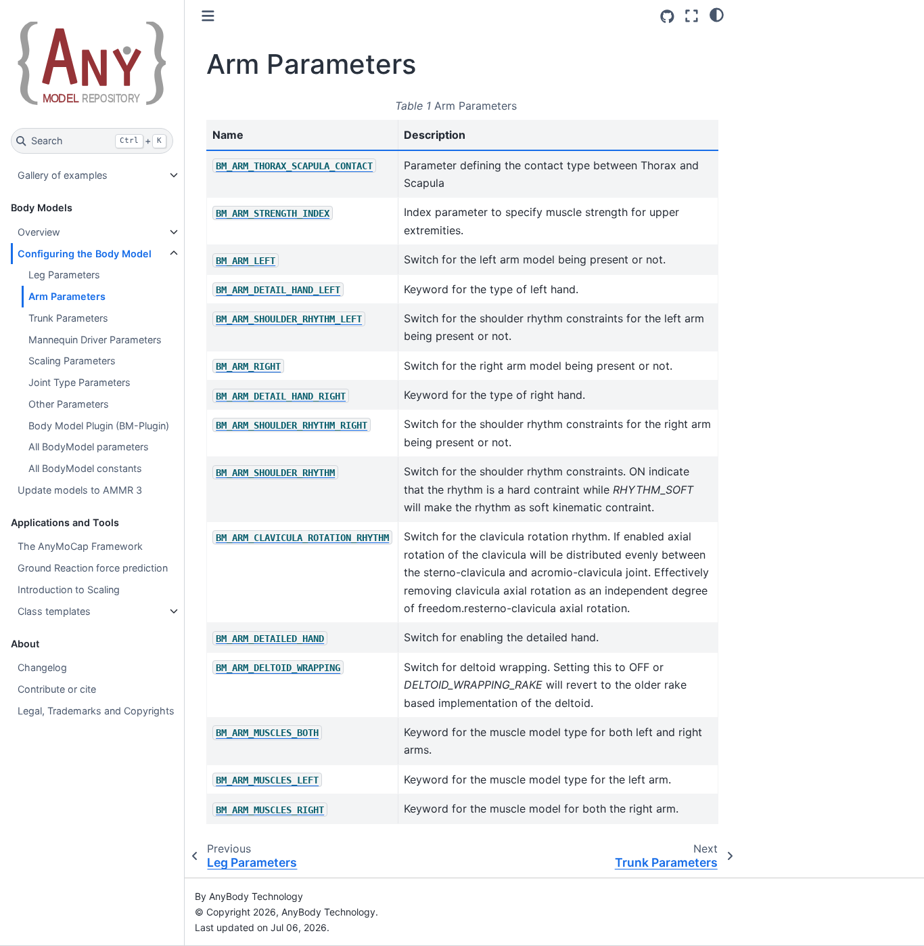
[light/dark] (716, 14)
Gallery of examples (63, 175)
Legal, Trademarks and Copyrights (96, 710)
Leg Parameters (64, 274)
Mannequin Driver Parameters (95, 339)
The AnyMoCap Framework (80, 546)
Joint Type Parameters (79, 382)
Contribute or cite (57, 689)
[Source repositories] (667, 16)
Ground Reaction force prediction (93, 568)
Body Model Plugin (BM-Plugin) (98, 425)
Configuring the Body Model (85, 253)
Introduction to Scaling (69, 589)
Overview (39, 232)
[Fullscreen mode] (691, 16)
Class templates (54, 611)
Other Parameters (68, 404)
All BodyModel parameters (88, 446)
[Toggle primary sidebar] (208, 16)
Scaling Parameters (72, 360)
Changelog (42, 667)
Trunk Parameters (68, 318)
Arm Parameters (67, 296)
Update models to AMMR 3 (80, 490)
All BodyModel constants (85, 468)
